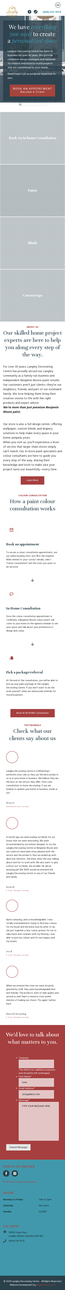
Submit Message (18, 1147)
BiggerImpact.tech (45, 1285)
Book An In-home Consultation (21, 1182)
